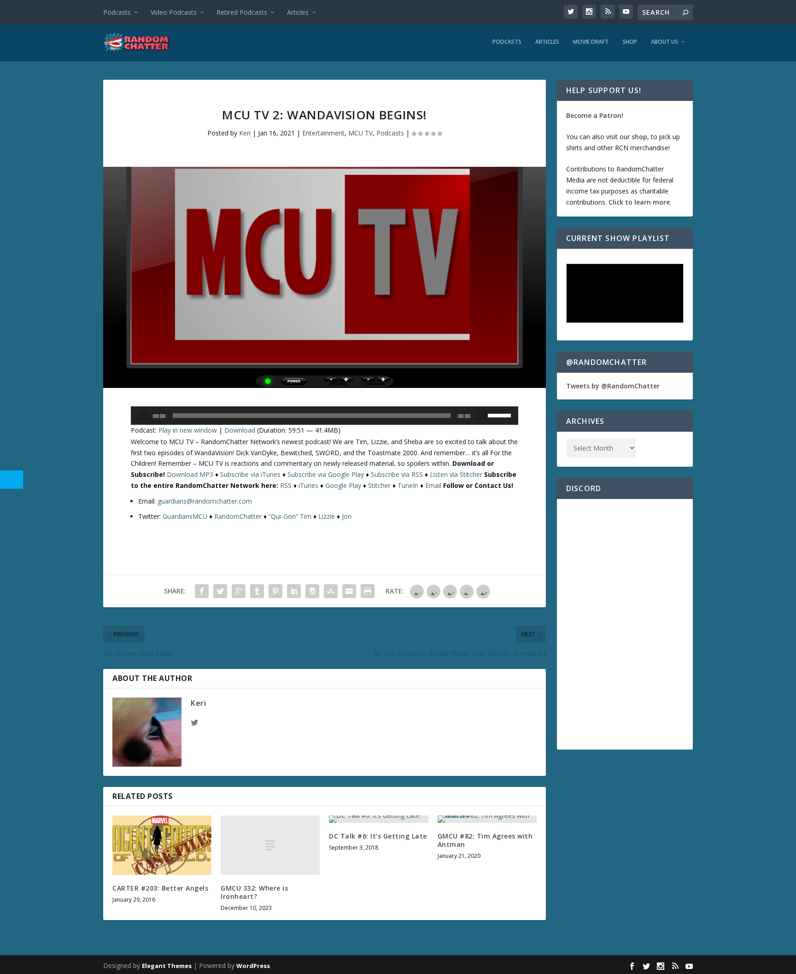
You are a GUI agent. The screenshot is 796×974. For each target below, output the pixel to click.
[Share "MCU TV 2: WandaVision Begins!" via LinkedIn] (294, 591)
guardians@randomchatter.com (205, 501)
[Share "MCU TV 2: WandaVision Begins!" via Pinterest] (275, 591)
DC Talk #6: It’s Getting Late (378, 836)
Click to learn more (639, 202)
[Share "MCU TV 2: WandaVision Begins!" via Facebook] (202, 591)
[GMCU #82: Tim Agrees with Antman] (487, 819)
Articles (298, 12)
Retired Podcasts (242, 12)
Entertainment (323, 133)
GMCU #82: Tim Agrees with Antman (485, 840)
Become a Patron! (594, 115)
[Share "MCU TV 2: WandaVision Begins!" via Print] (367, 591)
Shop (629, 42)
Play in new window (187, 430)
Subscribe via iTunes (250, 474)
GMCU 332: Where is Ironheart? (254, 892)
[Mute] (481, 415)
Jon (346, 516)
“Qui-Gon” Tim (290, 516)
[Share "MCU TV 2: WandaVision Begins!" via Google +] (238, 591)
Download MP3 (190, 474)
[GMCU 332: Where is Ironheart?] (270, 845)
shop (639, 136)
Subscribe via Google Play (325, 474)
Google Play (343, 485)
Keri (245, 133)
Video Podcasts (174, 12)
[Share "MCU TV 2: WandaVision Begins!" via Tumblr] (257, 591)
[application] (324, 415)
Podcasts (117, 12)
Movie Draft (591, 42)
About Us (664, 42)
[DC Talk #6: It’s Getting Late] (378, 819)
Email (433, 485)
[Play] (143, 415)
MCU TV (360, 133)
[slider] (501, 414)
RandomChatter (238, 516)
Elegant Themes (167, 966)
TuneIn (408, 485)
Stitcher (379, 485)
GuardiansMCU (185, 516)
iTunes (308, 485)
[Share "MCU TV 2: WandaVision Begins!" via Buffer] (312, 591)
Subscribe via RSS (397, 474)
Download (239, 430)
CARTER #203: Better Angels (160, 888)
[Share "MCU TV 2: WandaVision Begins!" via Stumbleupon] (331, 591)
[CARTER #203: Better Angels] (161, 845)
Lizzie (326, 516)
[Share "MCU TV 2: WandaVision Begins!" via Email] (349, 591)
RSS (286, 485)
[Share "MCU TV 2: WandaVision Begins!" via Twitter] (220, 591)
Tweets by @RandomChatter (613, 385)
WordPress (253, 966)
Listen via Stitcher (456, 474)
